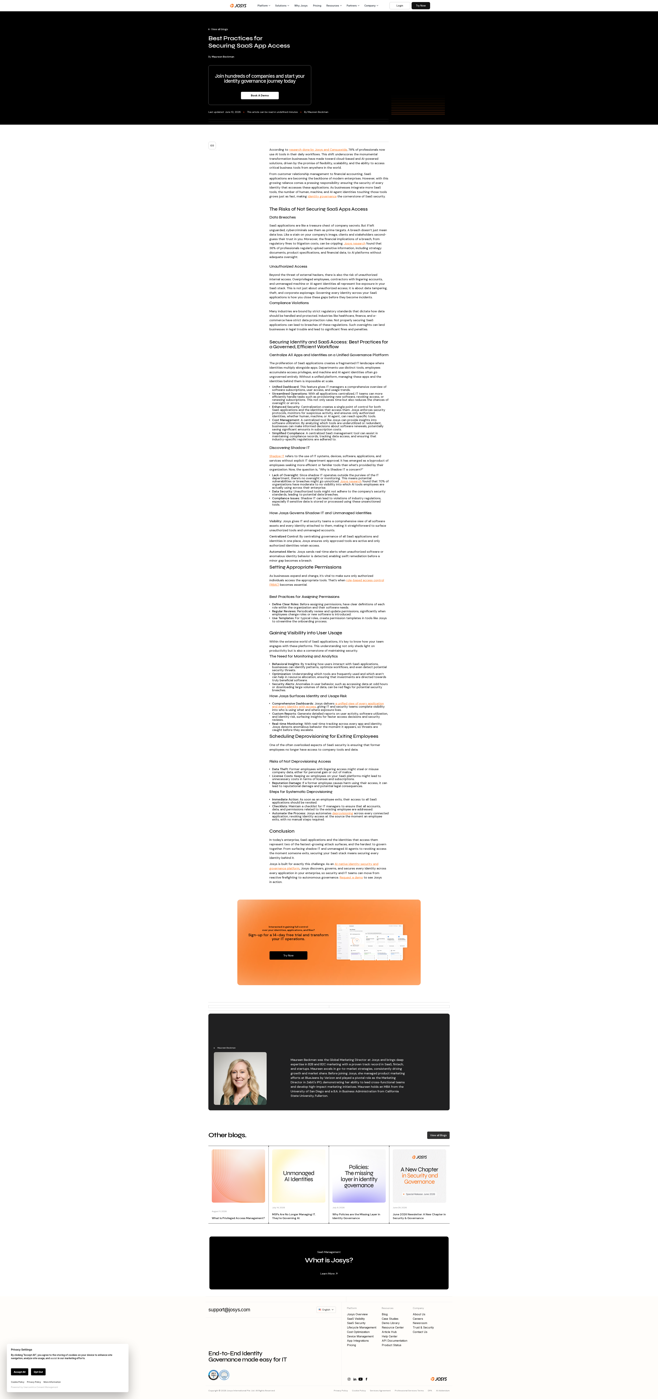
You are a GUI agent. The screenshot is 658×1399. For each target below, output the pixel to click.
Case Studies (390, 1318)
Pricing (317, 5)
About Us (419, 1314)
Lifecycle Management (361, 1327)
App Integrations (358, 1340)
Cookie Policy (359, 1390)
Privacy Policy (341, 1390)
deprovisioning (342, 813)
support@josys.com (229, 1309)
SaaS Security (356, 1323)
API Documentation (394, 1340)
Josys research (354, 243)
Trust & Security (423, 1327)
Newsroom (420, 1323)
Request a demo (351, 877)
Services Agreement (380, 1390)
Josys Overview (357, 1314)
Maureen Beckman (223, 56)
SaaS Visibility (356, 1318)
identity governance (322, 196)
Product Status (391, 1345)
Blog (385, 1314)
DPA (430, 1390)
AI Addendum (443, 1390)
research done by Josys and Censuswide (318, 150)
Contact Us (420, 1332)
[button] (264, 5)
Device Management (360, 1336)
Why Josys (301, 5)
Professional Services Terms (409, 1390)
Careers (418, 1318)
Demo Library (391, 1323)
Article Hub (389, 1332)
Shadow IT (276, 456)
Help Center (390, 1336)
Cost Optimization (358, 1332)
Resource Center (393, 1327)
